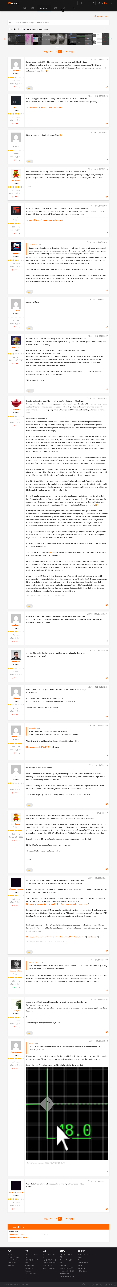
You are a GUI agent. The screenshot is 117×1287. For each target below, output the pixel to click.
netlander (16, 698)
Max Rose (16, 347)
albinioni (16, 776)
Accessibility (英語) (67, 1271)
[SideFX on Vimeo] (106, 1284)
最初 (46, 51)
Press (80, 1260)
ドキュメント (47, 1265)
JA (102, 3)
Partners (11, 1265)
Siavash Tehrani (16, 971)
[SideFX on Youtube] (110, 1284)
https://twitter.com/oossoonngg (39, 107)
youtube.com (92, 937)
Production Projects (29, 1269)
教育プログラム (31, 1274)
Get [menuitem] (74, 8)
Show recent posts (16, 1235)
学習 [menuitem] (55, 8)
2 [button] (58, 47)
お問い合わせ (82, 1271)
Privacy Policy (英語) (66, 1261)
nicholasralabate (16, 889)
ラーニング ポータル (32, 1255)
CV (16, 144)
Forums (16, 23)
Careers (80, 1257)
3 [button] (60, 47)
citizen (16, 71)
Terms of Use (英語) (66, 1255)
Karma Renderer (14, 1260)
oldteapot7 (16, 410)
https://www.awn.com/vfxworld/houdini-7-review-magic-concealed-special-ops (56, 904)
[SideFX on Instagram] (92, 1284)
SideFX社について (84, 1254)
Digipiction (16, 253)
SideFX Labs (12, 1263)
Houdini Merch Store (83, 1264)
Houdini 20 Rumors (43, 23)
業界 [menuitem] (33, 8)
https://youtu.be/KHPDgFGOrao (39, 747)
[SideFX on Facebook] (83, 1284)
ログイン (108, 3)
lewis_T (16, 1011)
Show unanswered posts (18, 1238)
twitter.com (57, 107)
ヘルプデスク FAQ (49, 1260)
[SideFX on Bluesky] (97, 1284)
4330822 (16, 311)
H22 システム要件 (49, 1263)
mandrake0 (16, 737)
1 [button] (57, 47)
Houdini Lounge (28, 23)
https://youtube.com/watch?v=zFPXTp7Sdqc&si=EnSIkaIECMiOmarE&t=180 (55, 937)
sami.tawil (16, 625)
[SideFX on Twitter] (88, 1284)
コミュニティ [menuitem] (44, 8)
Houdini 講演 (29, 1265)
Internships (82, 1268)
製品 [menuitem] (25, 8)
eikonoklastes (16, 1052)
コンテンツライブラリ (31, 1261)
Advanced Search (102, 16)
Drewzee (16, 661)
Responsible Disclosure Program (67, 1275)
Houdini (10, 1254)
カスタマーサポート (49, 1255)
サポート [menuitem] (65, 8)
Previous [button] (5, 39)
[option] (12, 39)
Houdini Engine (13, 1257)
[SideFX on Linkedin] (115, 1284)
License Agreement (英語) (66, 1266)
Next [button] (110, 39)
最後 (71, 51)
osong (16, 107)
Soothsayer (16, 180)
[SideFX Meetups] (101, 1284)
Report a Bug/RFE (49, 1268)
